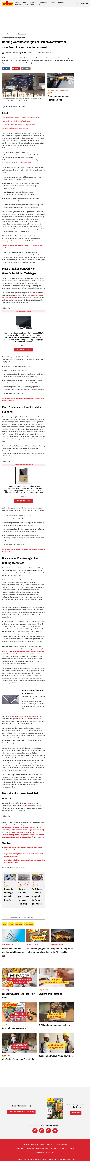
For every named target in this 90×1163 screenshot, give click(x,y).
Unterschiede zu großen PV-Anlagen (14, 835)
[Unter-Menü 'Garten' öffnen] (19, 2)
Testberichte (18, 4)
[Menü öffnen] (87, 3)
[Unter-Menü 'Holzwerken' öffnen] (46, 2)
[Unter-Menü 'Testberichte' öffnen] (22, 4)
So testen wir (63, 1148)
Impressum (26, 1144)
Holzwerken (43, 2)
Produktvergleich (28, 924)
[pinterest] (48, 1130)
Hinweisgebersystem (42, 1148)
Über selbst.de (54, 1148)
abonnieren (75, 1113)
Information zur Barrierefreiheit (25, 1148)
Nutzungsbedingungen (37, 1144)
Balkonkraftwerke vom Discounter (24, 827)
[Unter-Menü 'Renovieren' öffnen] (37, 2)
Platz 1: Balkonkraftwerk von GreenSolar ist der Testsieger (21, 117)
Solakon (28, 805)
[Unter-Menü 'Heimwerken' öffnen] (65, 2)
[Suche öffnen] (78, 3)
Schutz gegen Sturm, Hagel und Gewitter (25, 832)
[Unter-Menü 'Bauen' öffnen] (27, 2)
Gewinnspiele (40, 1152)
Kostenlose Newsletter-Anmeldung (21, 1112)
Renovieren (33, 2)
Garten (17, 2)
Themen (71, 1148)
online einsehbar (25, 162)
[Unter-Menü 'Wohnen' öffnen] (54, 2)
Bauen (24, 2)
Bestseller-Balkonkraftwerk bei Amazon (15, 128)
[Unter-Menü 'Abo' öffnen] (41, 4)
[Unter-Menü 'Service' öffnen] (35, 4)
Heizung (14, 34)
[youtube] (55, 1130)
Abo (39, 4)
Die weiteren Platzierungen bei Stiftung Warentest (18, 124)
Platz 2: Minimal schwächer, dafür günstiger (16, 121)
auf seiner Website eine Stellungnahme (25, 716)
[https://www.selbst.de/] (7, 3)
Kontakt (48, 1152)
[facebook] (35, 1130)
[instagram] (41, 1130)
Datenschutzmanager (60, 1144)
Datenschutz (49, 1144)
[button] (23, 120)
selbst (4, 34)
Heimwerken (61, 2)
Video (26, 4)
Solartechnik (22, 34)
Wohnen (52, 2)
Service (32, 4)
